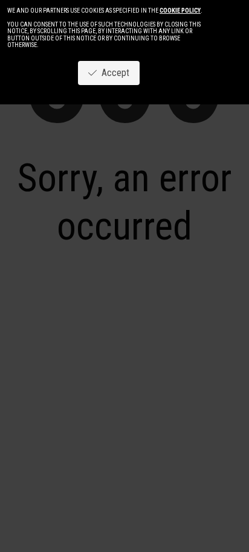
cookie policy (180, 10)
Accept (113, 72)
